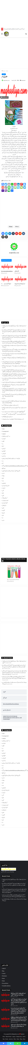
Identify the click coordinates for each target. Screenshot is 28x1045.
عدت (3, 481)
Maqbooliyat (19, 1037)
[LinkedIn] (9, 233)
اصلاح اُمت (4, 439)
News (17, 227)
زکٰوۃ (2, 463)
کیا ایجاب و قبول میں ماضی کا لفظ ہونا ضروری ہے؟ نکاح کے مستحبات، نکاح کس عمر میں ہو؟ (14, 382)
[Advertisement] (14, 14)
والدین (3, 520)
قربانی (3, 493)
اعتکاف (3, 441)
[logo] (8, 870)
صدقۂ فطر (3, 476)
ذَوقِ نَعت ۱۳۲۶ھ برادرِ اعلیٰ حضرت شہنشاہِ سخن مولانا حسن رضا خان (11, 459)
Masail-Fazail (8, 1037)
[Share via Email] (3, 236)
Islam (10, 227)
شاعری (3, 473)
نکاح (3, 515)
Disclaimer (4, 976)
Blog (3, 971)
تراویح (3, 446)
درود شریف (4, 456)
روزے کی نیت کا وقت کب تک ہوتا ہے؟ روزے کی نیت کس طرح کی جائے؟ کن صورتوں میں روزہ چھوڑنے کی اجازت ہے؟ (14, 354)
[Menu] (2, 34)
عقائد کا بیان (4, 483)
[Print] (6, 236)
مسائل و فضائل (4, 505)
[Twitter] (6, 233)
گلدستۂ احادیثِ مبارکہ (5, 501)
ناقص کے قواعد (17, 271)
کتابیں (3, 496)
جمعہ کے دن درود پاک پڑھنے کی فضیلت (7, 417)
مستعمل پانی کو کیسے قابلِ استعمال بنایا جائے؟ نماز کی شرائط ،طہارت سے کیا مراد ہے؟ (13, 412)
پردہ (2, 444)
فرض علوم (3, 488)
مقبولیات (3, 510)
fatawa (24, 1037)
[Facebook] (3, 233)
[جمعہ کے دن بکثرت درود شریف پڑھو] (21, 279)
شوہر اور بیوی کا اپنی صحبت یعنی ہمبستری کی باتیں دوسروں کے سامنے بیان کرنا (13, 419)
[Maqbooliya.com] (6, 34)
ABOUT (4, 969)
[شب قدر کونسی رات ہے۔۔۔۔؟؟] (7, 279)
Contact (3, 974)
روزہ (3, 461)
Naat (4, 1039)
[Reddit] (20, 233)
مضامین (3, 508)
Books (6, 1039)
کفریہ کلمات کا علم (4, 498)
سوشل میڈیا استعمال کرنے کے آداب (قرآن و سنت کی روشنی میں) (11, 471)
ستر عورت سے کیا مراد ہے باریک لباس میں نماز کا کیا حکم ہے (10, 405)
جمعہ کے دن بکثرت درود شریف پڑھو (20, 284)
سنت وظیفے (4, 468)
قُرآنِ (3, 491)
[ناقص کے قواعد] (21, 266)
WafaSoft (22, 1034)
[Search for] (26, 34)
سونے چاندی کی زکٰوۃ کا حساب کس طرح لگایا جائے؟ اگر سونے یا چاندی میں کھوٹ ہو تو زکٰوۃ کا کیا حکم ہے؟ (14, 367)
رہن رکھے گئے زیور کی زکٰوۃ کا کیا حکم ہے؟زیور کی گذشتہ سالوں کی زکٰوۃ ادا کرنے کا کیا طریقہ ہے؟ (14, 358)
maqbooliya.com (6, 80)
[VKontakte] (23, 233)
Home (4, 71)
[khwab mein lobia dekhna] (7, 266)
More (15, 1039)
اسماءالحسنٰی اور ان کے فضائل (6, 436)
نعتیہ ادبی (3, 513)
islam (7, 71)
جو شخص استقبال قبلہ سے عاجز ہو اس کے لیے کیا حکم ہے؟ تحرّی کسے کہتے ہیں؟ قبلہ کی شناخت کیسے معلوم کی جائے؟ (13, 385)
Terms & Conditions (6, 986)
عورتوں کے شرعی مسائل (5, 486)
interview (11, 1039)
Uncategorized (5, 431)
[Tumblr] (13, 233)
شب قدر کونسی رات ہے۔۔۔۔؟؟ (6, 284)
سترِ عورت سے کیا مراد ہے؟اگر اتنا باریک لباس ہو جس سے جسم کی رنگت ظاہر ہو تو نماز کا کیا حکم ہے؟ (14, 408)
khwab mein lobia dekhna (7, 271)
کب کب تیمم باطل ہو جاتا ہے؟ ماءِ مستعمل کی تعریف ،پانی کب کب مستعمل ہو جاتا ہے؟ (14, 414)
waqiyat (4, 434)
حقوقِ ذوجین (4, 451)
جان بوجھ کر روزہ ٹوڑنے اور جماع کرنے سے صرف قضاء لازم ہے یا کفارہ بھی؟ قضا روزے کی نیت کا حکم (14, 346)
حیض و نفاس (4, 454)
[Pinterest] (16, 233)
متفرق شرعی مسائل (5, 503)
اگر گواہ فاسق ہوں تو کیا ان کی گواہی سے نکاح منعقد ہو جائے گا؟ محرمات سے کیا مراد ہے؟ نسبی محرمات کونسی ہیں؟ (14, 379)
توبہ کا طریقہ (3, 449)
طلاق (3, 478)
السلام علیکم (3, 399)
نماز (2, 518)
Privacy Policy (5, 983)
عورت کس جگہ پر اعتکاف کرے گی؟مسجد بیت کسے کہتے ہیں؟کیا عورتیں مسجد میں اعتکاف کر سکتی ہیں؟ (14, 327)
